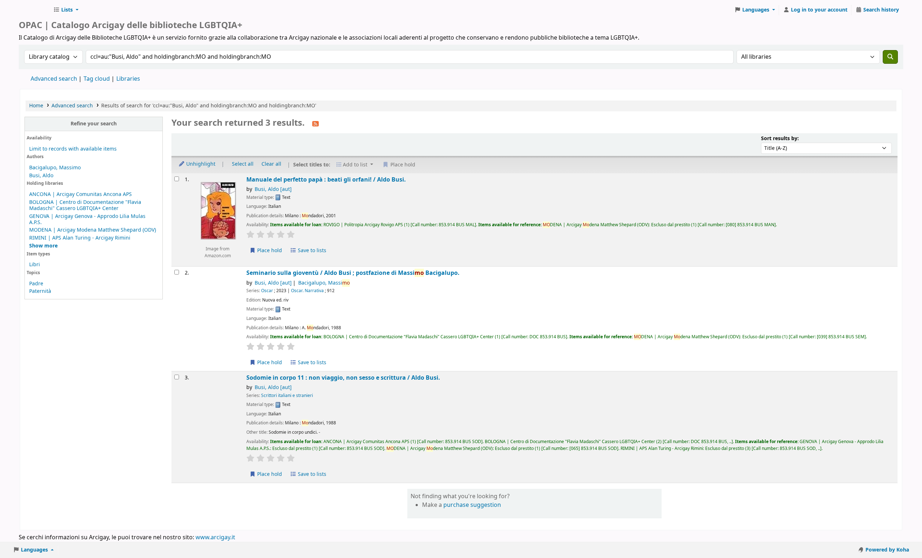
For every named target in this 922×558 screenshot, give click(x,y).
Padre (36, 283)
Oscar (267, 290)
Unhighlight (200, 164)
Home (36, 106)
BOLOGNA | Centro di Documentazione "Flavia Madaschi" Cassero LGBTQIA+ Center (85, 205)
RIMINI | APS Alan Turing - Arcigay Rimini (79, 238)
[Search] (890, 57)
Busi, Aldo (41, 175)
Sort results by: (780, 138)
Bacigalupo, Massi (324, 283)
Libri (34, 264)
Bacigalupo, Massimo (55, 167)
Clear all (271, 164)
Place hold (269, 250)
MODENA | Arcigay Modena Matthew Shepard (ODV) (92, 230)
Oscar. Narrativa (307, 290)
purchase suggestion (472, 505)
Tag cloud (97, 79)
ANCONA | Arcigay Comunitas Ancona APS (80, 194)
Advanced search (54, 79)
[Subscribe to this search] (315, 123)
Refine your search (94, 124)
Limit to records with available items (73, 149)
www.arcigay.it (215, 537)
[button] (65, 10)
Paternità (40, 291)
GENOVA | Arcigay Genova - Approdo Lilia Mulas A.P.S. (87, 219)
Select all (243, 164)
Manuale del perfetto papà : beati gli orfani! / (326, 179)
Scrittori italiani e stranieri (287, 395)
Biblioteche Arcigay (34, 10)
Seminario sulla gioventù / (353, 272)
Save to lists (311, 250)
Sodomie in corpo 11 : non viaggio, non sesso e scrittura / (343, 377)
